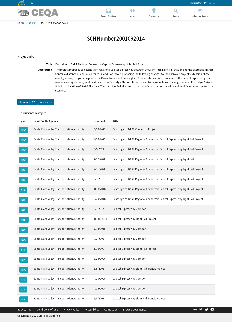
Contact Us (195, 2)
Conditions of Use (47, 309)
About (132, 16)
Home (20, 22)
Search (176, 16)
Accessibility (92, 309)
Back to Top (24, 309)
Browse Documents (134, 309)
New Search (45, 102)
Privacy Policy (71, 309)
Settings (210, 3)
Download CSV (27, 102)
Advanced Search (200, 16)
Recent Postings (108, 16)
